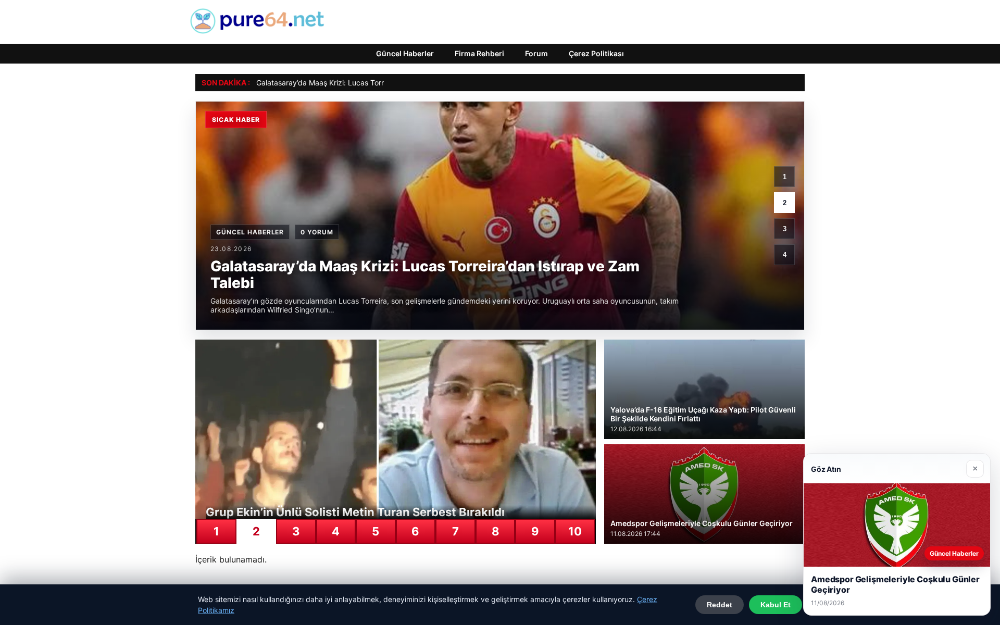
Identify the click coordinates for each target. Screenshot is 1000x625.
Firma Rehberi (479, 53)
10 (575, 531)
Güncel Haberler (405, 53)
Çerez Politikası (596, 53)
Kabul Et (775, 605)
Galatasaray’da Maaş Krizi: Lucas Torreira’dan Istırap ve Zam (358, 82)
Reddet (719, 605)
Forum (536, 53)
